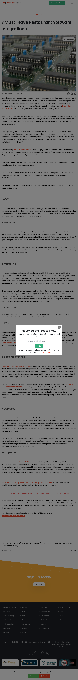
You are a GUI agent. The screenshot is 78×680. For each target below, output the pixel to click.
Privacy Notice (46, 352)
